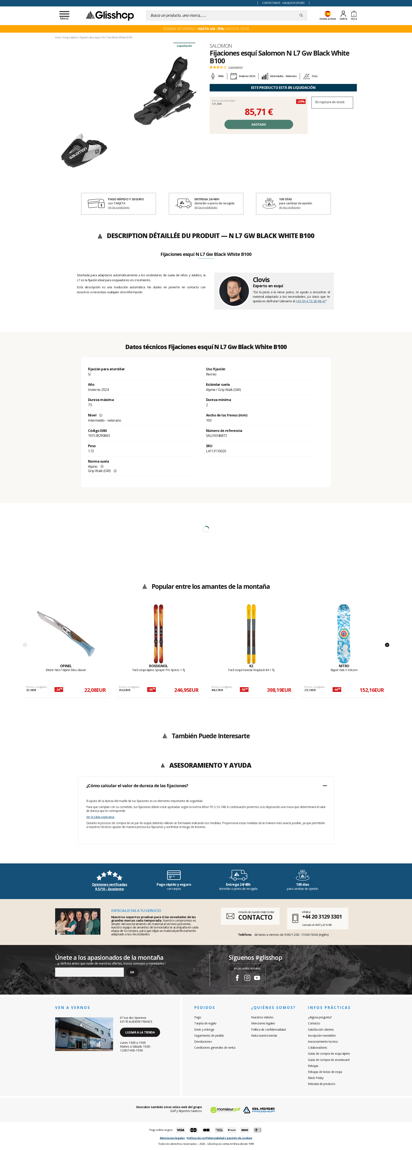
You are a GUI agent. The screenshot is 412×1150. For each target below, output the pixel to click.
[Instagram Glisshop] (247, 978)
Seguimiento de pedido (209, 1035)
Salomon (221, 45)
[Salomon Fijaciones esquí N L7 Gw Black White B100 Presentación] (128, 112)
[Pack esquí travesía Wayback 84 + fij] (251, 634)
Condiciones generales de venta (214, 1047)
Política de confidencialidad (268, 1029)
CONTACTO (255, 917)
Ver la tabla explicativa (100, 817)
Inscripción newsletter (322, 1035)
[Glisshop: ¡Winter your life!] (110, 15)
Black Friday (315, 1078)
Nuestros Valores (262, 1017)
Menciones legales (263, 1023)
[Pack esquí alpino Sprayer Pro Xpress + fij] (159, 634)
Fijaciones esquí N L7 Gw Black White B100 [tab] (206, 254)
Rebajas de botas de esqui (325, 1072)
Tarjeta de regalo (205, 1023)
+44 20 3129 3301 (322, 916)
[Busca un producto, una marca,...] (301, 15)
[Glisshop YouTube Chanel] (257, 978)
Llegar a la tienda (140, 1032)
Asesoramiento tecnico (323, 1041)
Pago (197, 1017)
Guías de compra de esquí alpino (329, 1053)
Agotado (258, 124)
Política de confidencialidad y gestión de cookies (219, 1138)
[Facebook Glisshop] (237, 978)
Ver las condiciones (118, 207)
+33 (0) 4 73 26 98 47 (310, 301)
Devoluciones (203, 1041)
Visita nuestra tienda (264, 1035)
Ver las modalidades (205, 207)
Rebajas (313, 1066)
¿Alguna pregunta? (320, 1017)
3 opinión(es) (235, 67)
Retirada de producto (321, 1084)
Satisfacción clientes (321, 1029)
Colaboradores (317, 1047)
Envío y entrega (204, 1029)
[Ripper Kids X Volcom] (344, 634)
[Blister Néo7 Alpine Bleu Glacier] (66, 634)
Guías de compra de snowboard (328, 1060)
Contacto (314, 1023)
